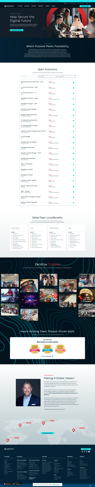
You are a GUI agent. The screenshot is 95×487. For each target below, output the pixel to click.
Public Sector (56, 469)
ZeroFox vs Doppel (83, 473)
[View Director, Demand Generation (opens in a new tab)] (73, 186)
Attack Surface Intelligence (22, 471)
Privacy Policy (63, 485)
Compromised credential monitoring (21, 466)
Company (47, 6)
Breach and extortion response (22, 464)
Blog (68, 460)
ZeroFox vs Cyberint (83, 472)
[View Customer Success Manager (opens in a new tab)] (73, 109)
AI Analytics (6, 472)
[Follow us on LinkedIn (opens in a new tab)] (82, 451)
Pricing (53, 6)
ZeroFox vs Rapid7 (83, 478)
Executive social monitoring (33, 473)
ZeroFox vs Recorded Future (85, 477)
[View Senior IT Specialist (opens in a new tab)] (73, 164)
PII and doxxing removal (33, 472)
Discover (5, 460)
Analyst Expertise (7, 466)
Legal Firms (56, 467)
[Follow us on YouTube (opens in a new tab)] (89, 451)
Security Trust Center (70, 485)
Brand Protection (32, 462)
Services (5, 470)
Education (56, 462)
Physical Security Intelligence (32, 478)
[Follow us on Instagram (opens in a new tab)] (86, 451)
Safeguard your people (46, 463)
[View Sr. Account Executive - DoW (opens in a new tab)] (73, 88)
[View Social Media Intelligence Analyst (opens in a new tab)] (73, 197)
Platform (20, 6)
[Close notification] (60, 484)
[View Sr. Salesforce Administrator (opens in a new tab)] (73, 120)
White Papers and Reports (71, 466)
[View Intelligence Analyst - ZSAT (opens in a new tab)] (73, 104)
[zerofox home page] (9, 6)
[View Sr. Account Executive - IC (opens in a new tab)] (73, 93)
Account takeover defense (46, 469)
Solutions (26, 6)
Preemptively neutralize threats (47, 462)
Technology (56, 472)
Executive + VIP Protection (34, 470)
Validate (5, 461)
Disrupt (5, 462)
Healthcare (56, 464)
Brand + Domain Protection (34, 460)
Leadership (82, 461)
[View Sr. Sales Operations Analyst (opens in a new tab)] (73, 126)
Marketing (56, 479)
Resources (40, 6)
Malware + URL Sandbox (8, 471)
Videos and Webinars (70, 465)
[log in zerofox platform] (87, 3)
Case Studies (69, 462)
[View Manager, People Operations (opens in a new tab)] (73, 115)
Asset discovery (19, 473)
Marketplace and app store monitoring (33, 466)
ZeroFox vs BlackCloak (84, 469)
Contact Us (86, 449)
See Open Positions (16, 30)
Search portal (19, 469)
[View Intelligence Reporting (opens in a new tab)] (73, 148)
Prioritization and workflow (21, 476)
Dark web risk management (46, 468)
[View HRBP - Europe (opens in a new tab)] (73, 192)
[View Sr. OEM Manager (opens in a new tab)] (73, 137)
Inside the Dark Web (70, 474)
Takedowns (44, 473)
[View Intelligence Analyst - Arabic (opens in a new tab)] (73, 99)
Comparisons (82, 467)
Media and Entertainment (58, 468)
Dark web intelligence (20, 462)
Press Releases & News (84, 465)
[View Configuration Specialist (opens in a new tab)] (73, 159)
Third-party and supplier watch (22, 477)
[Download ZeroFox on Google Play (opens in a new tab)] (17, 483)
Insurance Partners (57, 465)
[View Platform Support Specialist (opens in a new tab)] (73, 203)
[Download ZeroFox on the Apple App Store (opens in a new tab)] (8, 483)
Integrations (6, 467)
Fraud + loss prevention (46, 464)
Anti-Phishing (69, 473)
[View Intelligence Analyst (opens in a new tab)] (73, 170)
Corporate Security (57, 476)
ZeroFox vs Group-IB (83, 474)
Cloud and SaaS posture (21, 478)
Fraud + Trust (44, 472)
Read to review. (56, 484)
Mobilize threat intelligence (46, 465)
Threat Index (69, 461)
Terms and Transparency (78, 485)
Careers (81, 462)
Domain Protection (32, 463)
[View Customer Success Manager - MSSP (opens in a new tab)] (73, 153)
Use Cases (33, 6)
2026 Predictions (70, 472)
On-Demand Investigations (46, 467)
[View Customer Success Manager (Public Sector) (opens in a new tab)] (73, 131)
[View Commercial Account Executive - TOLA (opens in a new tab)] (73, 82)
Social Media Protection (33, 464)
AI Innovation (6, 465)
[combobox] (47, 76)
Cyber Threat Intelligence (22, 460)
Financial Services (57, 463)
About (81, 460)
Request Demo (85, 6)
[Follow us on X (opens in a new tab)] (84, 451)
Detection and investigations (22, 463)
